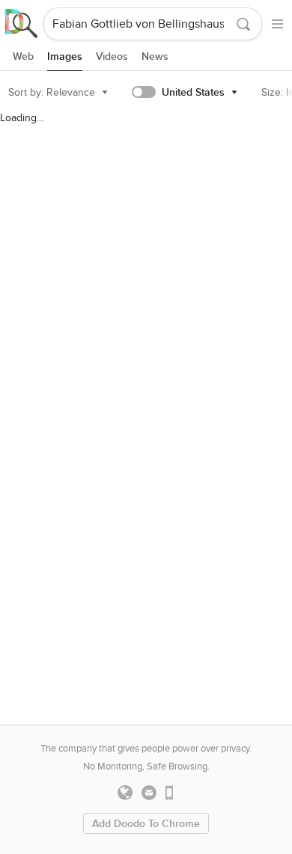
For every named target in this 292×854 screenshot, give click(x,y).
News (155, 56)
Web (23, 56)
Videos (112, 56)
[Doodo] (21, 23)
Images (64, 56)
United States (193, 92)
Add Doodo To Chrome (146, 823)
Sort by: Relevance (51, 92)
